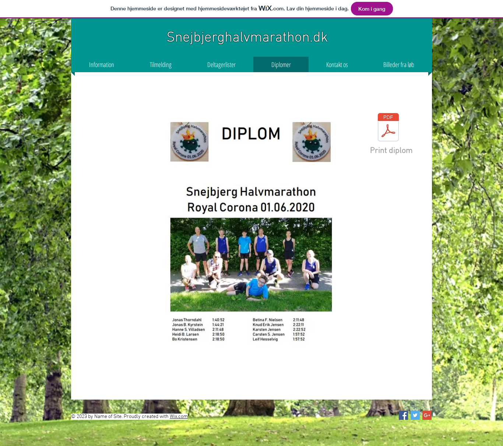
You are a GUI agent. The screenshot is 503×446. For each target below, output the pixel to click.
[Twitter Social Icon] (415, 415)
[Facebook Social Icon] (403, 415)
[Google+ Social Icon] (427, 415)
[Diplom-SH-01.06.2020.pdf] (388, 128)
